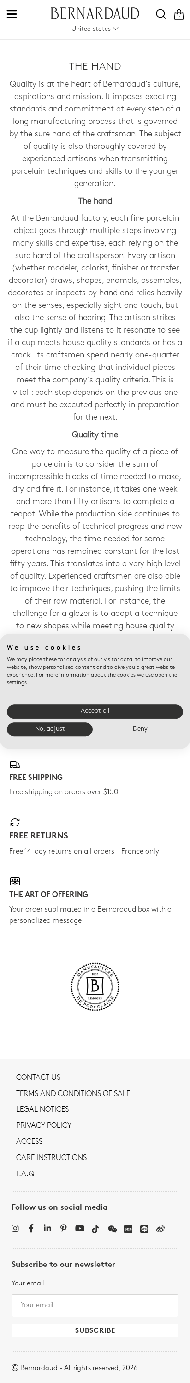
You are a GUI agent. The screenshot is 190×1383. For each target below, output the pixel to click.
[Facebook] (31, 1228)
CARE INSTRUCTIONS (51, 1158)
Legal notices (42, 1109)
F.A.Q (25, 1174)
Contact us (38, 1078)
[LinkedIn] (47, 1228)
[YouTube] (79, 1228)
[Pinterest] (63, 1228)
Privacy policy (43, 1126)
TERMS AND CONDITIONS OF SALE (73, 1094)
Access (29, 1142)
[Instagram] (15, 1228)
